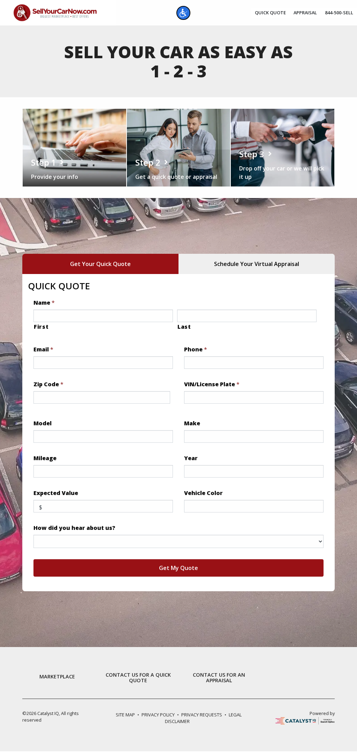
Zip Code (48, 384)
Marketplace (57, 676)
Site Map (125, 715)
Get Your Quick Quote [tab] (100, 264)
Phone (195, 349)
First (41, 326)
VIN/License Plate (212, 384)
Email (43, 349)
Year (191, 458)
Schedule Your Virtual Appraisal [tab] (256, 264)
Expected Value (55, 493)
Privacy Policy (158, 715)
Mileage (44, 458)
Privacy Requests (201, 715)
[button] (183, 13)
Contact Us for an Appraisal (219, 677)
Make (192, 423)
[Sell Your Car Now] (55, 12)
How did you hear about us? (74, 528)
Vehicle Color (203, 493)
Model (42, 423)
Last (184, 326)
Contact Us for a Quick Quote (138, 677)
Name (44, 302)
